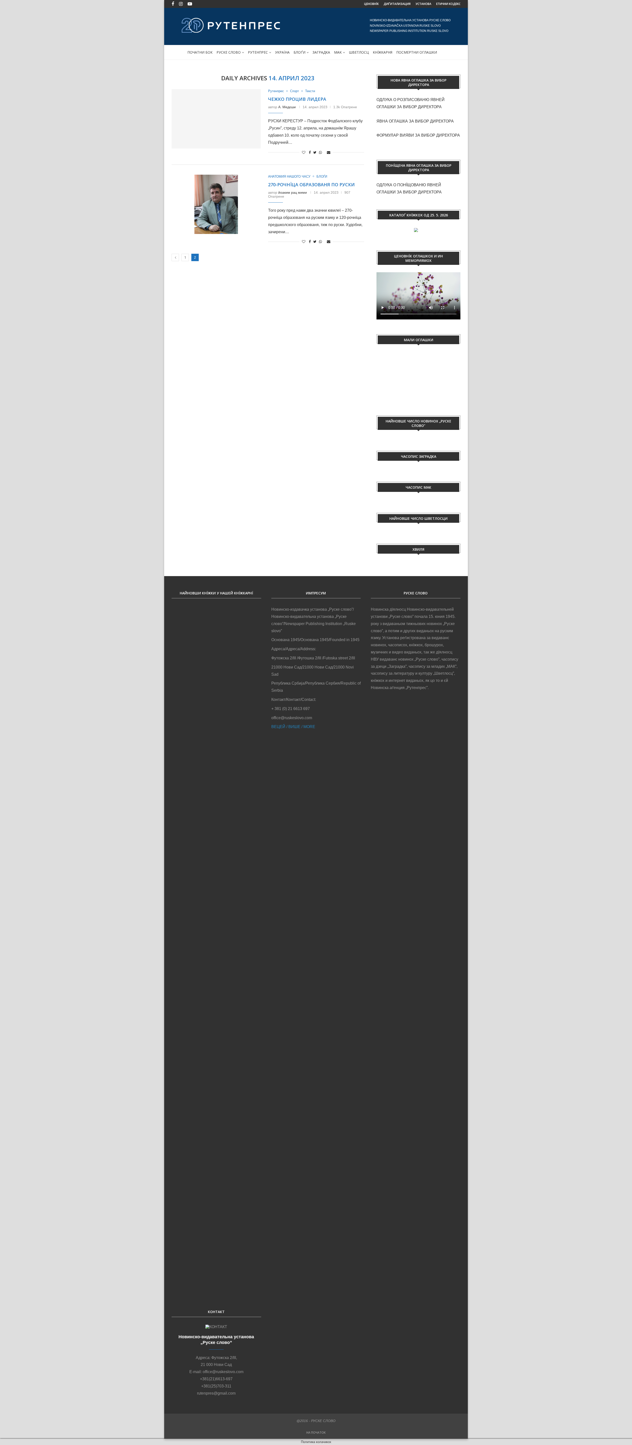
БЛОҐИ (299, 52)
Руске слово (229, 52)
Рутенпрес (258, 52)
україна (282, 52)
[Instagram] (181, 4)
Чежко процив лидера (297, 99)
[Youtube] (190, 4)
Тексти (310, 91)
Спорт (294, 91)
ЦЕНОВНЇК (371, 4)
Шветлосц (359, 52)
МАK (338, 52)
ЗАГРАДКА (321, 52)
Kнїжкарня (382, 52)
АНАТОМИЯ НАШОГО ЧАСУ (289, 176)
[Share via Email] (328, 152)
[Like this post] (303, 152)
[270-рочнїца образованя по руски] (216, 204)
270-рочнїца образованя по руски (311, 185)
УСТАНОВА (423, 4)
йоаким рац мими (292, 192)
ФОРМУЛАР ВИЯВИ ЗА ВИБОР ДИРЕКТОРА (418, 135)
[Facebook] (173, 4)
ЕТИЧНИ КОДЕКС (448, 4)
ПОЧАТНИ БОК (200, 52)
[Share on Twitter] (314, 152)
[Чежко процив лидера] (216, 118)
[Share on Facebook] (310, 152)
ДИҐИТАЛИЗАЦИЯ (397, 4)
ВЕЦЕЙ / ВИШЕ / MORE (293, 727)
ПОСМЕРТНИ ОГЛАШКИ (416, 52)
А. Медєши (287, 107)
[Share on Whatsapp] (320, 152)
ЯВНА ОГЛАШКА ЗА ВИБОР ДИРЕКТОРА (415, 121)
